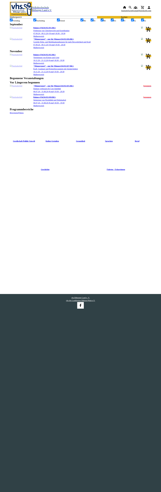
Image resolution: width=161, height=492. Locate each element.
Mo (84, 21)
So (145, 21)
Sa (135, 21)
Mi (104, 21)
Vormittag (16, 21)
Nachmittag (40, 21)
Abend (62, 21)
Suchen (124, 17)
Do (115, 21)
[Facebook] (80, 305)
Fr (124, 21)
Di (94, 21)
